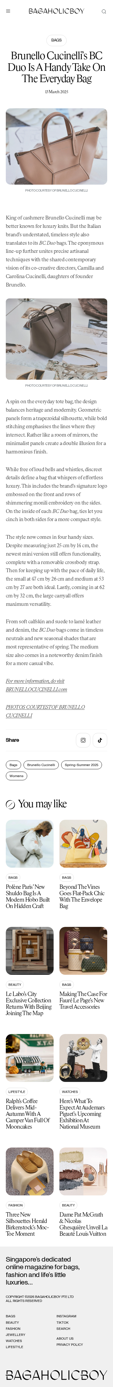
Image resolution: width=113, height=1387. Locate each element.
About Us (65, 1338)
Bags (56, 40)
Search (63, 1328)
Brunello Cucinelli (41, 765)
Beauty (14, 984)
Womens (16, 776)
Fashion (15, 1205)
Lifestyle (16, 1092)
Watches (70, 1092)
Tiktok (63, 1322)
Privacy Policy (70, 1344)
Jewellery (15, 1334)
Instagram (66, 1316)
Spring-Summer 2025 (81, 765)
